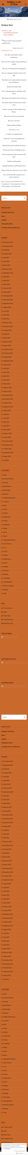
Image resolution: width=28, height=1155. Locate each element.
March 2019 (6, 265)
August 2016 (7, 307)
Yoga (4, 593)
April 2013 (6, 426)
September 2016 (8, 303)
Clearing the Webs (7, 224)
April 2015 (6, 334)
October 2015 (7, 330)
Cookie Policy (8, 1148)
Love (4, 547)
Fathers (5, 513)
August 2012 (7, 456)
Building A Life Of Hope (14, 3)
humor (5, 536)
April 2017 (6, 280)
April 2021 (6, 250)
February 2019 (7, 269)
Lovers (5, 551)
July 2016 (6, 311)
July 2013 (6, 414)
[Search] (24, 4)
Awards (5, 482)
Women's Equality (8, 586)
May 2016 (6, 319)
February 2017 (7, 288)
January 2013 (7, 437)
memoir (5, 555)
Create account (7, 608)
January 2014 (7, 391)
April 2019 (6, 261)
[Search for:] (14, 198)
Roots (3, 216)
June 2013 (6, 418)
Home (5, 532)
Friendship (6, 524)
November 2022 (8, 242)
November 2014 (8, 353)
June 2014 (6, 372)
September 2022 (8, 246)
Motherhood (7, 559)
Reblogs (5, 566)
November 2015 (8, 326)
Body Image (6, 490)
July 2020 (6, 257)
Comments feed (8, 619)
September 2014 (8, 361)
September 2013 (8, 407)
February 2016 (7, 322)
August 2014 (7, 364)
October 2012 (7, 449)
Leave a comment (8, 34)
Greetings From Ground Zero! (10, 227)
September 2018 (8, 273)
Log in (5, 612)
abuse (5, 475)
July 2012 (6, 460)
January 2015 (7, 345)
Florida (5, 521)
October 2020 (7, 254)
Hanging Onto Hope (7, 212)
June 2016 (6, 315)
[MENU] (3, 4)
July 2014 (6, 368)
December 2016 (8, 296)
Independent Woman (9, 540)
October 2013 (7, 403)
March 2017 (6, 284)
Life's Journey (7, 543)
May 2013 (6, 422)
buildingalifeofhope (11, 32)
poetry (5, 563)
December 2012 (8, 441)
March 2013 (6, 429)
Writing (5, 589)
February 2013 (7, 433)
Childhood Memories (9, 498)
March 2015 (6, 338)
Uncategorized (7, 582)
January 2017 (7, 292)
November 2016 (8, 299)
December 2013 (8, 395)
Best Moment (7, 486)
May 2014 (6, 376)
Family (5, 509)
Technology (6, 578)
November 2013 (8, 399)
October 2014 (7, 357)
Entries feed (6, 616)
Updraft (3, 220)
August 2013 (7, 410)
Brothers (6, 494)
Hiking (5, 528)
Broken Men (7, 25)
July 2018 (6, 276)
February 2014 (7, 387)
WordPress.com (8, 623)
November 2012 (8, 445)
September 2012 (8, 452)
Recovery (6, 570)
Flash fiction (6, 517)
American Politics (8, 479)
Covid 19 (6, 501)
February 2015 (7, 342)
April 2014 (6, 380)
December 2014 (8, 349)
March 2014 (6, 384)
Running (5, 574)
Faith (4, 505)
